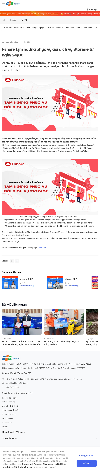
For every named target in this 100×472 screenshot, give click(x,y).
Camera (59, 28)
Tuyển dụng (7, 423)
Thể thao (70, 28)
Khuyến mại (19, 28)
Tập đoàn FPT (7, 418)
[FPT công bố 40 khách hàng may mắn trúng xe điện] (64, 322)
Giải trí (51, 28)
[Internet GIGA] (10, 282)
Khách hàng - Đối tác (10, 410)
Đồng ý (87, 463)
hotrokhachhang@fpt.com (17, 383)
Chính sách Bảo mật (23, 467)
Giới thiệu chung (8, 402)
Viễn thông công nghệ (36, 28)
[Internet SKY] (55, 282)
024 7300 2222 (12, 387)
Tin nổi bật (7, 28)
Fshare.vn (42, 247)
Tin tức (13, 20)
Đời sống (88, 28)
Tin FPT (24, 20)
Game (79, 28)
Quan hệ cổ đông (9, 414)
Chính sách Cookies (32, 464)
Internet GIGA (26, 279)
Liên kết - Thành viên (10, 406)
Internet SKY (71, 279)
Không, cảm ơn (86, 455)
